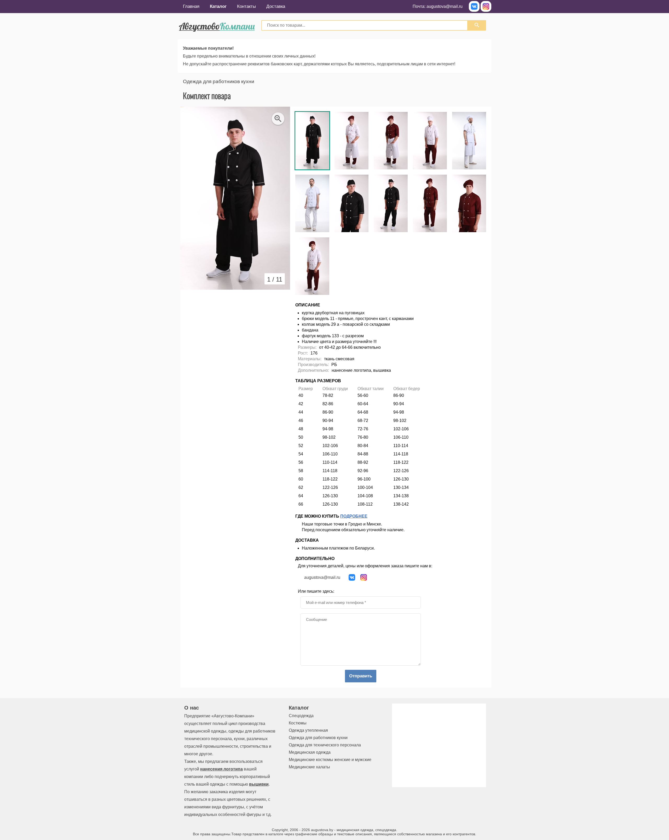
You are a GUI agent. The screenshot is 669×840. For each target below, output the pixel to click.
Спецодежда (301, 715)
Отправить (360, 675)
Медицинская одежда (310, 752)
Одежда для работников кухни (218, 81)
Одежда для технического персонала (325, 745)
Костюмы (298, 723)
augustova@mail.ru (444, 6)
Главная (191, 6)
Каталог (218, 6)
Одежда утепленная (308, 730)
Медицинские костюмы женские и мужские (330, 759)
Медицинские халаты (309, 767)
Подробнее (353, 516)
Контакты (246, 6)
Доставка (275, 6)
